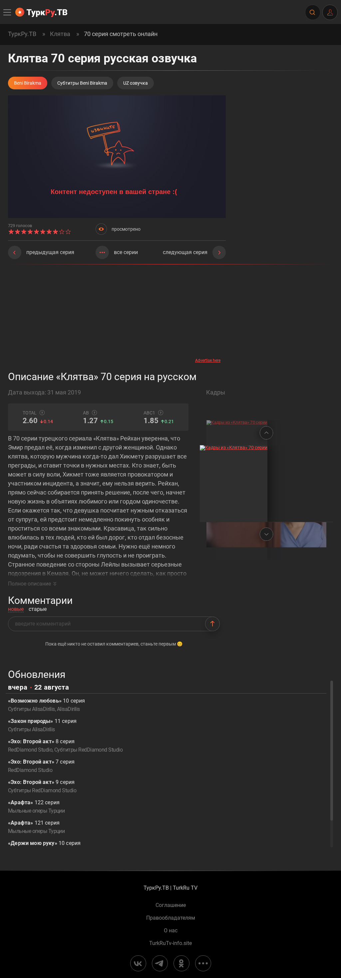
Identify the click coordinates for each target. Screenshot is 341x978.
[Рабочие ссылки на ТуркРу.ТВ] (203, 963)
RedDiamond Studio (30, 750)
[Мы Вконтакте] (138, 963)
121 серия (36, 827)
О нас (170, 931)
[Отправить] (212, 624)
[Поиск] (312, 12)
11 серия (42, 725)
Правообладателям (170, 918)
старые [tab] (38, 609)
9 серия (42, 786)
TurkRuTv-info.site (170, 943)
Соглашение (171, 905)
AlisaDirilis (68, 709)
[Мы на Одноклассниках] (181, 963)
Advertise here (207, 360)
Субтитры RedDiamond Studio (88, 750)
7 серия (41, 766)
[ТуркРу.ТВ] (41, 12)
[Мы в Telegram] (160, 963)
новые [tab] (16, 609)
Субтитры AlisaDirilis (31, 709)
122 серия (36, 806)
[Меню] (7, 12)
